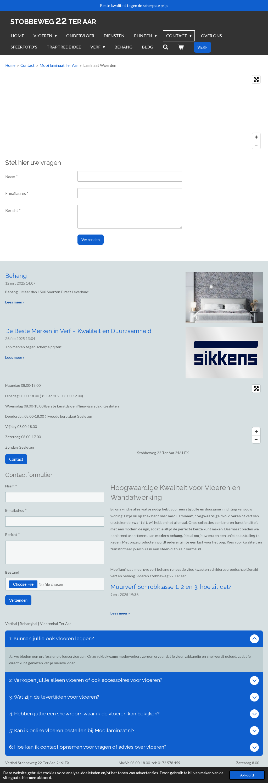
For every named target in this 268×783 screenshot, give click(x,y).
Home (10, 65)
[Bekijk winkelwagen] (181, 46)
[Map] (134, 112)
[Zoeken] (165, 46)
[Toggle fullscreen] (256, 79)
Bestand (12, 572)
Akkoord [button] (247, 775)
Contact (27, 65)
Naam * (11, 176)
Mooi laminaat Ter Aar (59, 65)
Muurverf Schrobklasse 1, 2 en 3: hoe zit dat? (170, 586)
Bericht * (13, 210)
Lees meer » (15, 302)
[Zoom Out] (256, 145)
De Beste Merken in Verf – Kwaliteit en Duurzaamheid (78, 331)
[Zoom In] (256, 137)
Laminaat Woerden (99, 65)
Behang (16, 275)
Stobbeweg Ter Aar (53, 22)
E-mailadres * (17, 193)
